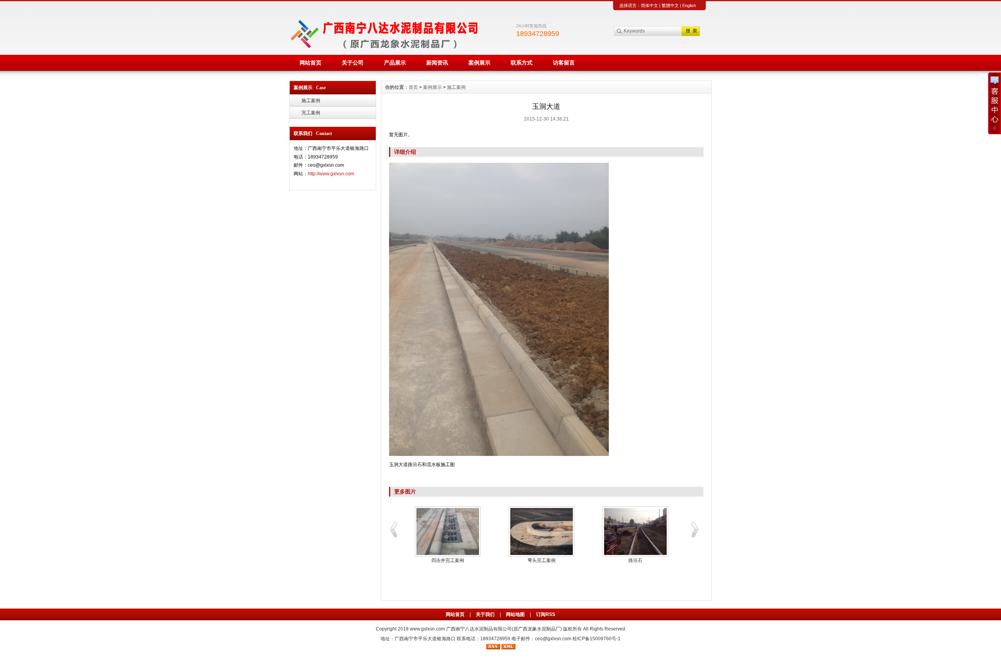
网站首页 (310, 62)
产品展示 (395, 62)
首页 (413, 87)
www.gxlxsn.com (427, 629)
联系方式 (522, 62)
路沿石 (637, 560)
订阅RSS (545, 614)
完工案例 (310, 112)
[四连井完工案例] (450, 531)
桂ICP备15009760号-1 (596, 638)
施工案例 (310, 100)
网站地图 (515, 614)
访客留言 (564, 62)
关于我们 (485, 614)
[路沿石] (637, 531)
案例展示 (479, 62)
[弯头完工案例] (543, 531)
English (689, 5)
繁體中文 (670, 5)
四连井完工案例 (449, 560)
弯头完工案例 (543, 560)
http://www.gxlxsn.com (331, 174)
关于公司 (353, 62)
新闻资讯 (437, 62)
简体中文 (649, 5)
